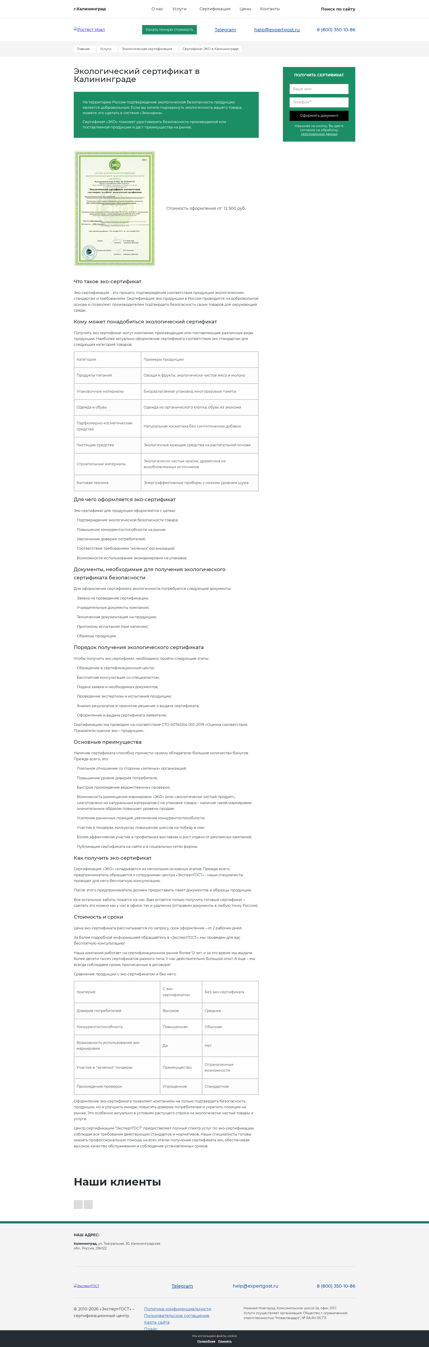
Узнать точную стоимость (169, 29)
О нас (157, 8)
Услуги (179, 8)
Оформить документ (319, 115)
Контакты (270, 8)
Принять (225, 1341)
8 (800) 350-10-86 (336, 29)
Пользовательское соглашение (176, 1315)
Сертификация (215, 8)
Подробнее (206, 1341)
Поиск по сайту (338, 9)
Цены (245, 8)
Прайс (151, 1329)
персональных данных (319, 134)
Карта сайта (157, 1322)
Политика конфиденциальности (177, 1309)
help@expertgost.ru (277, 29)
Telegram (225, 29)
